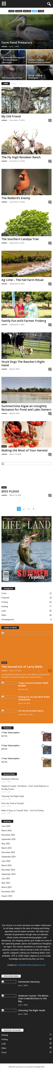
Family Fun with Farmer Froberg (23, 321)
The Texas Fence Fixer (11, 77)
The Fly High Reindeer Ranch (21, 157)
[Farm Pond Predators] (26, 31)
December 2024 (8, 852)
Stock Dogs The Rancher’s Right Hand (23, 363)
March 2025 (6, 848)
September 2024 (8, 857)
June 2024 (5, 861)
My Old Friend (11, 116)
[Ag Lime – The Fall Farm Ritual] (26, 264)
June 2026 (5, 826)
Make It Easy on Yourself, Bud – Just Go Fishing (22, 810)
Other (40, 11)
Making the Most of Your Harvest (24, 450)
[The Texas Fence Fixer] (13, 75)
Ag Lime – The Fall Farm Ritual (22, 280)
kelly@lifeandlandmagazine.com (31, 965)
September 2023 (8, 874)
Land (34, 11)
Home (14, 84)
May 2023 (5, 883)
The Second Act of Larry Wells (21, 667)
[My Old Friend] (26, 100)
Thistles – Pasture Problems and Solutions (39, 61)
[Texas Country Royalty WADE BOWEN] (8, 687)
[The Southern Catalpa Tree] (26, 223)
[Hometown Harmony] (8, 985)
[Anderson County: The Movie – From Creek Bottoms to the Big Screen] (8, 999)
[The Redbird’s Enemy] (26, 182)
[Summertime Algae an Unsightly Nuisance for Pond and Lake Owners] (26, 390)
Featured (5, 598)
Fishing (18, 11)
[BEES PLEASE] (26, 475)
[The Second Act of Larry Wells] (26, 648)
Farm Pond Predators (16, 42)
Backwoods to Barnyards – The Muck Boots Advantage (13, 60)
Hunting (27, 11)
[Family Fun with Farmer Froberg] (26, 305)
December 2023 (8, 870)
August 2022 (6, 896)
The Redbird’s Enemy (15, 198)
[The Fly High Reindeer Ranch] (26, 141)
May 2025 (5, 844)
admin (4, 46)
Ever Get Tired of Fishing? (12, 803)
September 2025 (8, 839)
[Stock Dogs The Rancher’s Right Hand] (26, 345)
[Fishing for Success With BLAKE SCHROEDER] (8, 700)
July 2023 (5, 878)
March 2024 (6, 865)
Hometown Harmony (10, 779)
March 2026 (6, 830)
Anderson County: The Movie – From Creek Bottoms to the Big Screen (25, 787)
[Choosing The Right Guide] (8, 1014)
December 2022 (8, 892)
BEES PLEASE (10, 491)
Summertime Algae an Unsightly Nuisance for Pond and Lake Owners (26, 407)
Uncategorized (7, 619)
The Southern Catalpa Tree (20, 239)
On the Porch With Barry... (31, 710)
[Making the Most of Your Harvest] (26, 434)
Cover (11, 11)
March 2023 (6, 887)
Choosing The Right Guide (12, 796)
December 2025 (8, 835)
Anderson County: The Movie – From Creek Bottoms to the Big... (34, 998)
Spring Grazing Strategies (35, 76)
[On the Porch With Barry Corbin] (8, 714)
